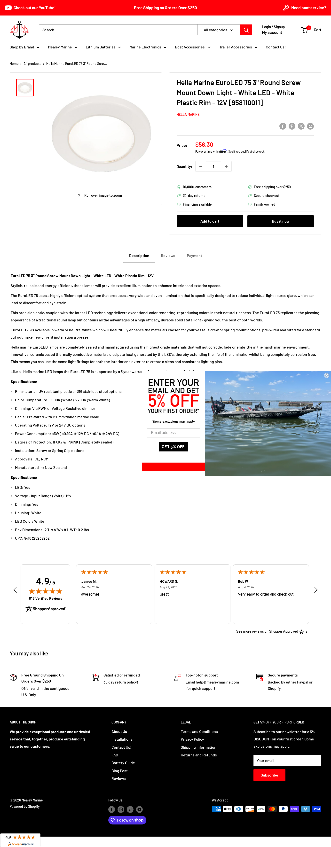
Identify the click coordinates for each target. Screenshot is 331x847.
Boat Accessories (190, 47)
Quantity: (184, 166)
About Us (119, 731)
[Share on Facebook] (282, 126)
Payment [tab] (194, 255)
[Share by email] (310, 126)
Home (14, 64)
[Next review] (316, 591)
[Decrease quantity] (201, 166)
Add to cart (209, 221)
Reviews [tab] (168, 255)
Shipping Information (198, 747)
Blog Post (119, 770)
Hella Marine (188, 114)
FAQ (114, 755)
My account (272, 32)
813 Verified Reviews (45, 598)
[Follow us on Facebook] (111, 809)
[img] (46, 591)
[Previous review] (15, 591)
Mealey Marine (60, 47)
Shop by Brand (22, 47)
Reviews (118, 778)
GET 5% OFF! (174, 446)
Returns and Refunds (199, 755)
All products (32, 64)
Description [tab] (139, 255)
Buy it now (281, 221)
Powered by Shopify (25, 806)
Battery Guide (123, 762)
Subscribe (269, 775)
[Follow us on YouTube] (139, 809)
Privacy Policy (192, 739)
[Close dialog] (326, 375)
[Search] (246, 29)
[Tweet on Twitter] (301, 126)
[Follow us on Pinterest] (130, 809)
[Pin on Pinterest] (292, 126)
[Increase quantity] (226, 166)
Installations (122, 739)
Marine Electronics (145, 47)
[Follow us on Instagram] (121, 809)
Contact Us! (276, 47)
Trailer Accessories (235, 47)
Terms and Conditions (199, 731)
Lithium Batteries (101, 47)
